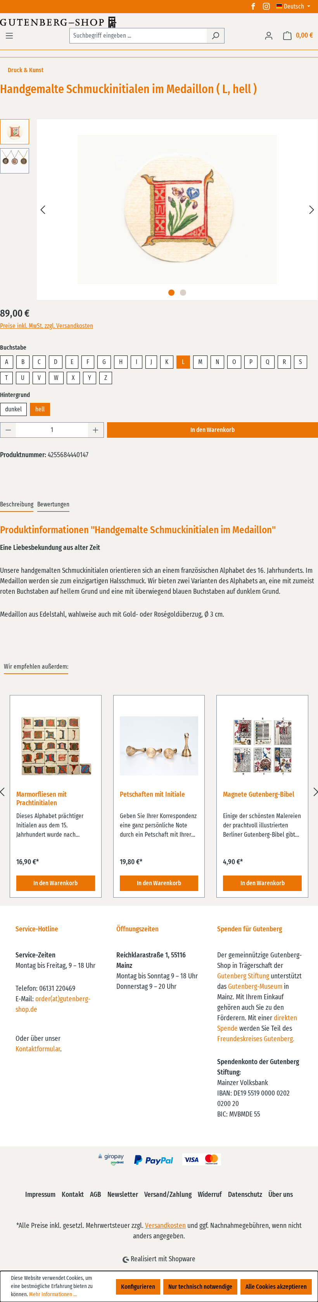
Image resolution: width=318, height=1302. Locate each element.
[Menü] (9, 35)
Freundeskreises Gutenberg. (255, 1039)
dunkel (13, 409)
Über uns (280, 1194)
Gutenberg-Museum (255, 986)
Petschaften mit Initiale (152, 794)
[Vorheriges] (42, 209)
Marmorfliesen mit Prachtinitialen (41, 799)
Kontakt (73, 1194)
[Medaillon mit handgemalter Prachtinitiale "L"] (177, 209)
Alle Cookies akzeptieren (276, 1287)
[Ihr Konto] (268, 35)
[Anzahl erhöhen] (96, 430)
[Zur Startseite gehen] (159, 22)
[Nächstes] (312, 209)
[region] (159, 792)
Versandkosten (165, 1225)
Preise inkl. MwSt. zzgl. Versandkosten (46, 326)
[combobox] (138, 35)
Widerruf (210, 1194)
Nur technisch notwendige (200, 1287)
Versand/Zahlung (168, 1194)
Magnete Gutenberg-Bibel (258, 794)
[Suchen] (215, 35)
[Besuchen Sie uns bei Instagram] (266, 6)
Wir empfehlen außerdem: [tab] (36, 667)
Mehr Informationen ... (53, 1294)
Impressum (40, 1194)
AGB (95, 1194)
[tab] (16, 505)
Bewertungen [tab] (53, 504)
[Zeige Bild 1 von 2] (171, 293)
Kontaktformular (38, 1049)
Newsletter (122, 1194)
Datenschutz (245, 1194)
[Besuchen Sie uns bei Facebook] (253, 6)
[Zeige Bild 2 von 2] (183, 293)
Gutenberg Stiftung (243, 976)
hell (40, 409)
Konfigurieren (138, 1287)
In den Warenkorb (212, 430)
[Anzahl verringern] (8, 430)
